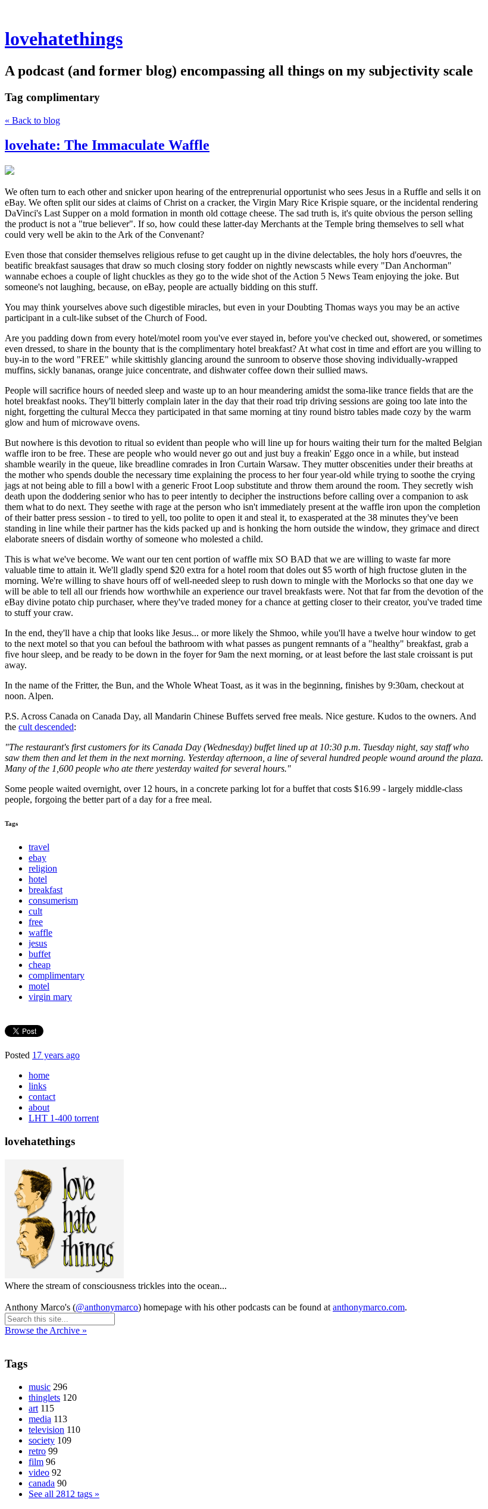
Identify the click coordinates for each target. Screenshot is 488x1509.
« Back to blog (32, 120)
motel (39, 986)
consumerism (53, 900)
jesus (38, 943)
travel (39, 847)
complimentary (57, 975)
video (39, 1472)
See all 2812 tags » (64, 1494)
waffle (40, 933)
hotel (38, 879)
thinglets (44, 1397)
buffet (40, 954)
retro (37, 1451)
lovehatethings (64, 38)
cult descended (46, 727)
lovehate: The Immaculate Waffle (107, 145)
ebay (37, 858)
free (36, 922)
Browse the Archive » (46, 1330)
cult (35, 911)
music (40, 1387)
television (46, 1430)
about (39, 1107)
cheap (40, 965)
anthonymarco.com (369, 1307)
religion (43, 868)
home (39, 1075)
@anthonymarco (107, 1307)
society (42, 1440)
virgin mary (50, 997)
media (40, 1419)
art (33, 1408)
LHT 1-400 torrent (64, 1118)
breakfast (45, 890)
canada (42, 1483)
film (36, 1462)
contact (42, 1097)
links (37, 1086)
